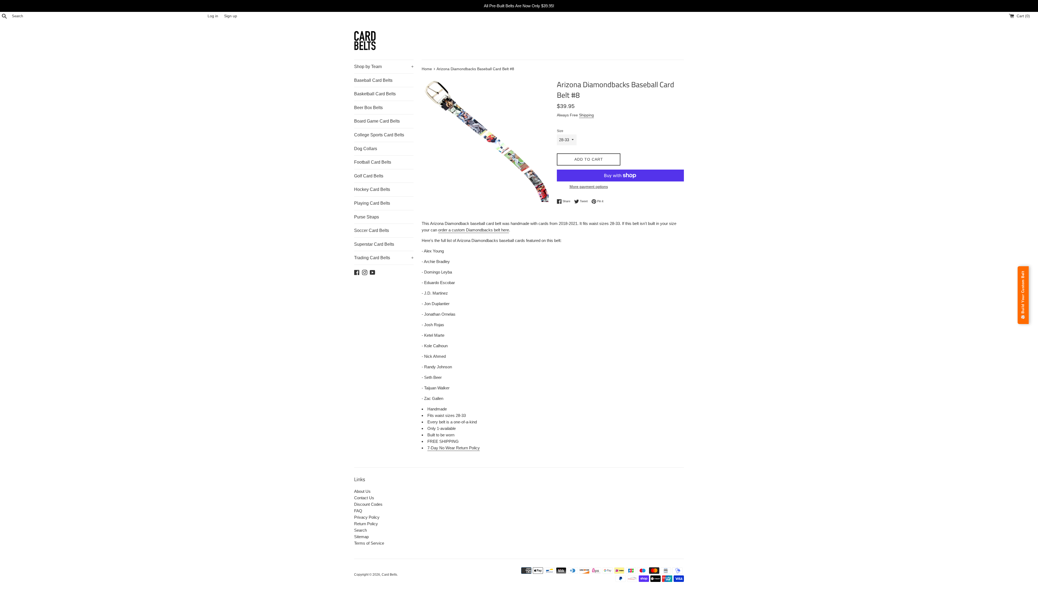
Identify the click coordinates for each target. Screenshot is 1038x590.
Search (360, 530)
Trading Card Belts (384, 257)
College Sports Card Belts (379, 135)
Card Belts (389, 574)
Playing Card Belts (372, 203)
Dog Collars (365, 148)
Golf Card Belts (368, 176)
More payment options (589, 186)
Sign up (230, 16)
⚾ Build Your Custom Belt (1023, 295)
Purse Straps (366, 217)
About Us (362, 491)
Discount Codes (368, 504)
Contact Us (364, 497)
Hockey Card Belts (372, 189)
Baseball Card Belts (373, 80)
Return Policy (366, 523)
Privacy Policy (367, 517)
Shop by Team (384, 66)
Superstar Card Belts (374, 244)
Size (560, 131)
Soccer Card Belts (371, 230)
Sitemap (361, 536)
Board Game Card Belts (377, 121)
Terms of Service (369, 543)
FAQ (358, 510)
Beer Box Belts (368, 107)
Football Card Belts (372, 162)
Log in (213, 16)
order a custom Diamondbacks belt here (473, 230)
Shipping (586, 115)
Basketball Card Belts (375, 94)
